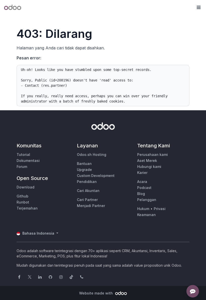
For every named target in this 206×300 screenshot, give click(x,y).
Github (22, 196)
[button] (198, 7)
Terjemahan (27, 208)
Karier (142, 172)
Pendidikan (87, 181)
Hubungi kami (149, 166)
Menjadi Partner (91, 206)
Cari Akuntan (88, 190)
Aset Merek (147, 160)
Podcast (144, 187)
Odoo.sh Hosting (91, 154)
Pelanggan (146, 199)
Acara (142, 181)
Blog (141, 193)
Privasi (160, 209)
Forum (22, 166)
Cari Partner (87, 199)
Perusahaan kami (152, 154)
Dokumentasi (28, 160)
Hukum (143, 209)
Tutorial (23, 154)
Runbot (23, 202)
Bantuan (84, 163)
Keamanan (146, 215)
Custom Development (96, 175)
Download (25, 187)
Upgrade (84, 169)
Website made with (96, 293)
